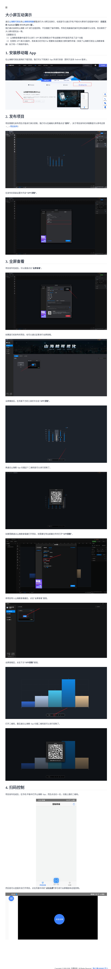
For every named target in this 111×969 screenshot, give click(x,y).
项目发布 (14, 126)
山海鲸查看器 (28, 22)
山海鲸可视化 (15, 22)
